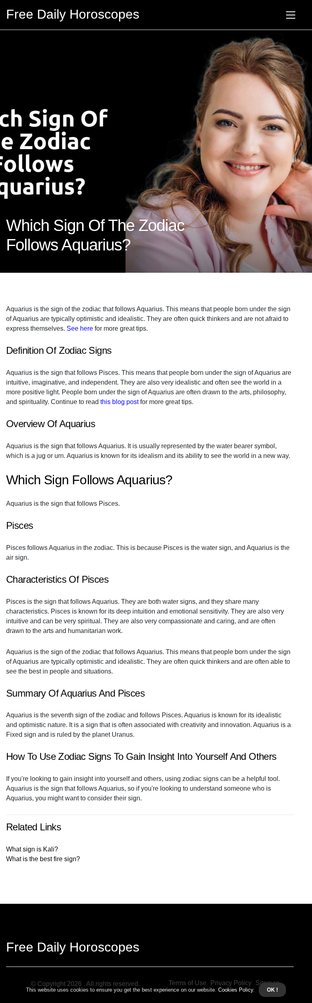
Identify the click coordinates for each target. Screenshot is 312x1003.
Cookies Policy (235, 990)
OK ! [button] (272, 990)
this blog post (119, 401)
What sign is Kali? (32, 849)
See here (80, 328)
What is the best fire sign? (43, 858)
